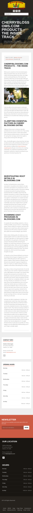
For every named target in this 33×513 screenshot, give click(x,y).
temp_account (18, 57)
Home (4, 508)
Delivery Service (11, 510)
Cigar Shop (20, 508)
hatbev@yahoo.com (11, 352)
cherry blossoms (17, 41)
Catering (19, 510)
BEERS (9, 508)
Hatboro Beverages (8, 41)
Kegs (14, 508)
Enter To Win (26, 510)
